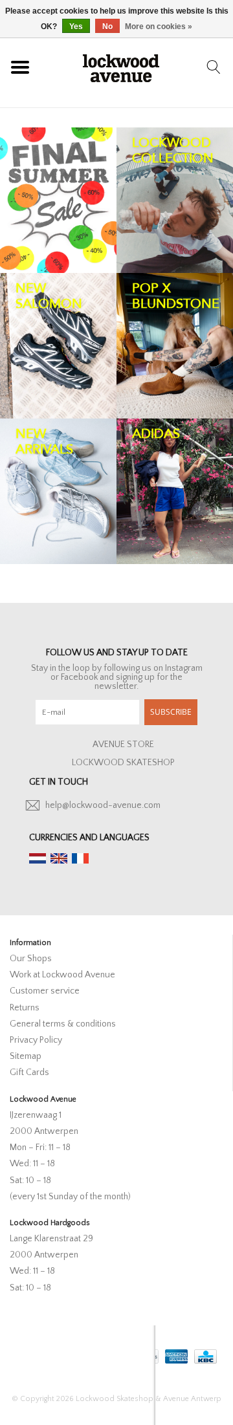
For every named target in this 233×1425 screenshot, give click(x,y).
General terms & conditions (63, 1024)
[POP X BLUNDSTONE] (174, 346)
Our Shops (31, 958)
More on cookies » (158, 26)
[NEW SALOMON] (58, 346)
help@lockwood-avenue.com (103, 805)
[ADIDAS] (174, 491)
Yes (76, 26)
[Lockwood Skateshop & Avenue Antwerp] (121, 66)
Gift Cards (29, 1072)
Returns (24, 1008)
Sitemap (25, 1056)
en (58, 858)
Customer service (45, 991)
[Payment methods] (175, 1353)
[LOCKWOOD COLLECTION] (174, 200)
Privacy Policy (36, 1040)
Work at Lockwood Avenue (62, 975)
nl (37, 858)
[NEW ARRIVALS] (58, 491)
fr (80, 858)
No (107, 26)
